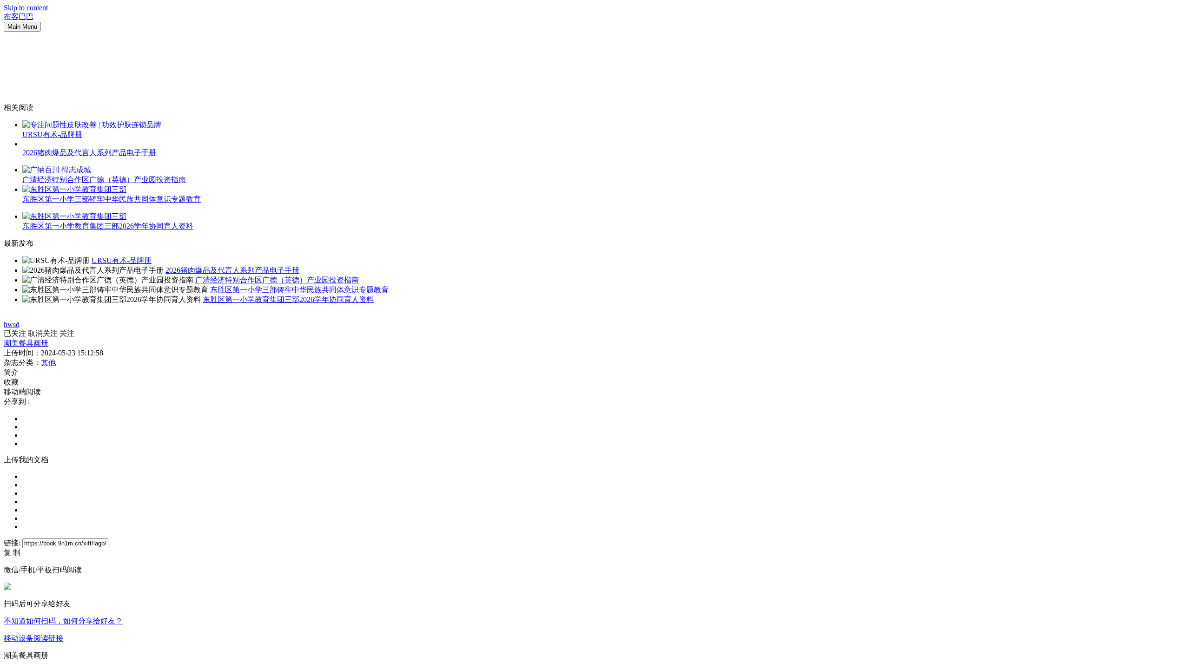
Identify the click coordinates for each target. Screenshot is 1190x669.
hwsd (12, 324)
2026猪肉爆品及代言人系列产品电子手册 (89, 153)
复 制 (12, 553)
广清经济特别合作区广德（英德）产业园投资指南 (104, 180)
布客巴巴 (18, 16)
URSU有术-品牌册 (52, 134)
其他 (48, 363)
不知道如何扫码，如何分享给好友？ (63, 621)
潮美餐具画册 (26, 343)
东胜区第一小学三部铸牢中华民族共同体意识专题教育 (111, 199)
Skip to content (26, 8)
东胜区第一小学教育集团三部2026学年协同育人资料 (107, 226)
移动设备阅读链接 (33, 638)
